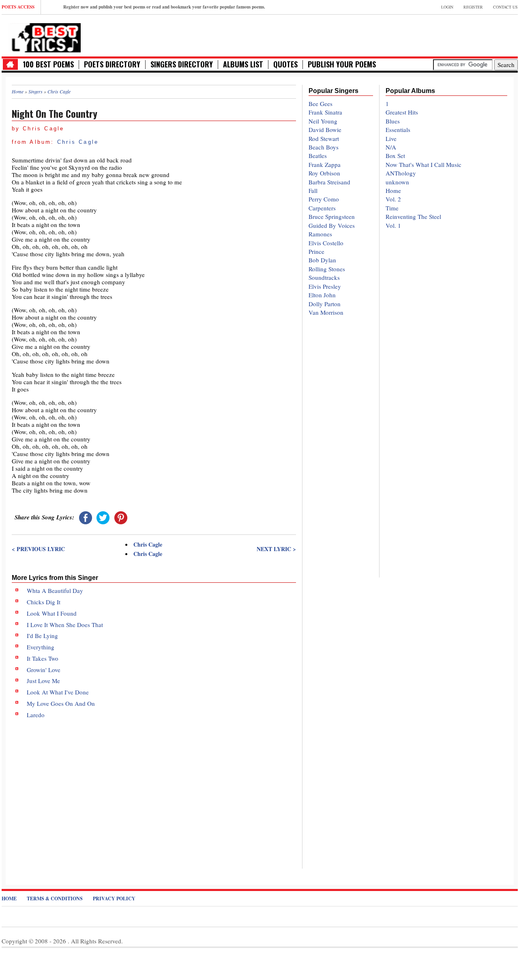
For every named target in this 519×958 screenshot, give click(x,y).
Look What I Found (52, 613)
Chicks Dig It (43, 602)
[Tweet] (103, 517)
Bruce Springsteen (332, 216)
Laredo (36, 715)
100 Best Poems (48, 64)
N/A (391, 147)
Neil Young (323, 121)
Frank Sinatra (325, 112)
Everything (40, 647)
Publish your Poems (342, 64)
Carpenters (322, 208)
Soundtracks (324, 277)
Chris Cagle (78, 142)
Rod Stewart (324, 138)
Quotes (285, 64)
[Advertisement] (154, 787)
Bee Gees (320, 103)
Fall (313, 190)
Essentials (398, 129)
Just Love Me (43, 681)
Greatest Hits (402, 112)
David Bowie (325, 129)
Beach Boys (324, 147)
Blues (393, 121)
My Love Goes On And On (61, 703)
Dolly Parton (325, 304)
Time (392, 208)
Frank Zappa (325, 164)
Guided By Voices (332, 225)
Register (473, 7)
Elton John (322, 295)
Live (391, 138)
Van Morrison (326, 312)
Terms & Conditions (55, 898)
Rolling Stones (327, 269)
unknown (397, 182)
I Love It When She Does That (65, 625)
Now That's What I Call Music (423, 164)
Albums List (243, 64)
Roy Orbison (324, 173)
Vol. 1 (393, 225)
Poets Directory (112, 64)
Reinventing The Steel (413, 216)
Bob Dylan (322, 260)
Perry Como (324, 199)
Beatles (318, 155)
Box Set (395, 155)
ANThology (401, 173)
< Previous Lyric (38, 549)
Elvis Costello (326, 243)
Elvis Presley (325, 286)
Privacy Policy (114, 898)
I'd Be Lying (42, 635)
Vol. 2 (393, 199)
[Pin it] (120, 517)
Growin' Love (43, 670)
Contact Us (505, 7)
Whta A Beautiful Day (55, 590)
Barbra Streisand (329, 182)
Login (447, 7)
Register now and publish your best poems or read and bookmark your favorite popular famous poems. (164, 7)
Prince (316, 251)
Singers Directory (181, 64)
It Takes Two (42, 658)
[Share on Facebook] (85, 517)
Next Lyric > (276, 549)
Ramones (320, 234)
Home (393, 190)
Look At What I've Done (58, 692)
